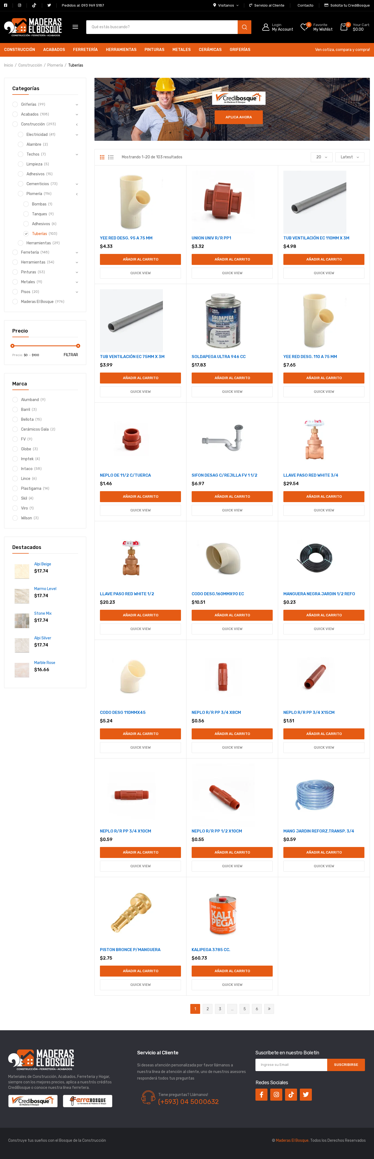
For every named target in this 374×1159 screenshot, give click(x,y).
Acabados (54, 49)
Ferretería (85, 49)
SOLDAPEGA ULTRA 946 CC (219, 356)
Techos (33, 154)
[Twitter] (306, 1095)
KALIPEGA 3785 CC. (211, 949)
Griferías (240, 49)
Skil (24, 498)
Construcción (19, 49)
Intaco (27, 469)
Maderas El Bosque (37, 301)
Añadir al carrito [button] (140, 259)
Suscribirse (346, 1065)
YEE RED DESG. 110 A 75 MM (310, 356)
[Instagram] (276, 1095)
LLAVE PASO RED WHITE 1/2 (127, 593)
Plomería (55, 65)
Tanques (39, 214)
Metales (181, 49)
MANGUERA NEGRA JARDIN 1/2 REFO (319, 593)
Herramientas (121, 49)
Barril (25, 409)
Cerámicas (210, 49)
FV (23, 439)
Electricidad (37, 134)
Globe (26, 449)
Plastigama (31, 488)
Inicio (8, 65)
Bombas (39, 204)
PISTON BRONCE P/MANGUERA (130, 949)
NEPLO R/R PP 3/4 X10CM (125, 831)
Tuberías (39, 233)
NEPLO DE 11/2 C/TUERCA (125, 475)
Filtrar (71, 355)
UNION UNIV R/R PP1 (211, 238)
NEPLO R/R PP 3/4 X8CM (216, 712)
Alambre (34, 144)
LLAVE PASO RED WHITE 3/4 (310, 475)
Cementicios (38, 184)
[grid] (102, 157)
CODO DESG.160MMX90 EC (218, 593)
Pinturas (154, 49)
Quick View (140, 273)
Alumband (30, 399)
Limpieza (34, 164)
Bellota (27, 419)
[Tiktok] (291, 1095)
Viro (24, 508)
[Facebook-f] (261, 1095)
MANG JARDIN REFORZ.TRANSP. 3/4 (318, 831)
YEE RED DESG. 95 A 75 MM (126, 238)
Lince (25, 478)
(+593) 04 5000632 (188, 1102)
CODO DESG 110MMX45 (123, 712)
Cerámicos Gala (35, 429)
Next (269, 1009)
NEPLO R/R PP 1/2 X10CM (217, 831)
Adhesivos (36, 174)
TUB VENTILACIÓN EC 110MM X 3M (316, 238)
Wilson (26, 518)
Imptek (27, 459)
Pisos (25, 292)
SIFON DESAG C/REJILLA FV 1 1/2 (224, 475)
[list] (111, 157)
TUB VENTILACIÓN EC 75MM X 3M (132, 356)
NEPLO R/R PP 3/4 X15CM (309, 712)
